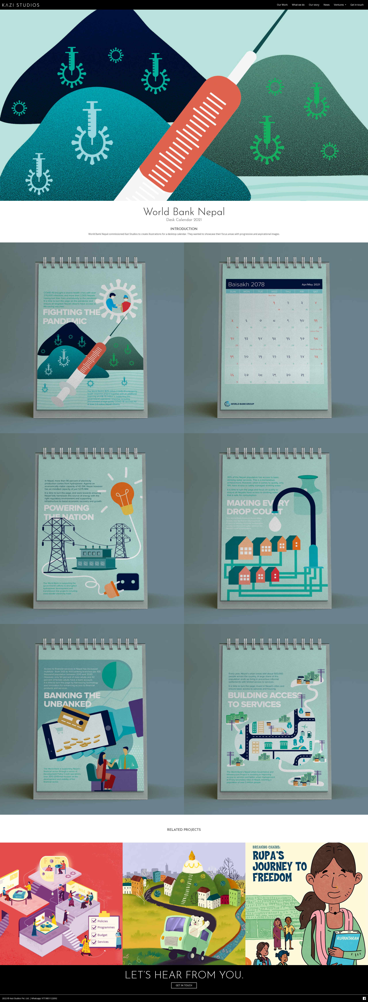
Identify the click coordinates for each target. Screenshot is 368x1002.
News (327, 4)
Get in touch (357, 4)
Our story (314, 4)
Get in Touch (184, 986)
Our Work (283, 4)
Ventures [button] (339, 4)
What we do (298, 4)
